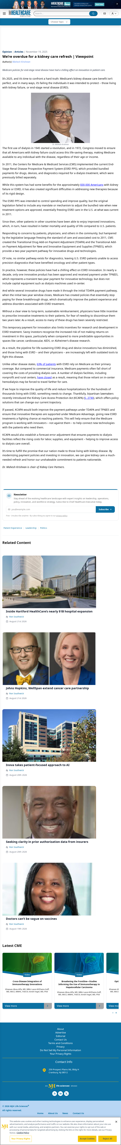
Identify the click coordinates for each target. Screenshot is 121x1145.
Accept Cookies (87, 1138)
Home (40, 1113)
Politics (43, 528)
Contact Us (60, 1039)
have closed (44, 377)
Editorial (60, 1036)
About (60, 1029)
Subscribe (104, 509)
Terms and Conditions (60, 1043)
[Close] (116, 1121)
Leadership (31, 528)
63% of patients (46, 364)
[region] (60, 1131)
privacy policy (61, 515)
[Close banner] (117, 4)
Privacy (60, 1046)
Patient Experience (13, 528)
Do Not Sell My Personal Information (60, 1050)
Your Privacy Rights (60, 1053)
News (65, 1113)
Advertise (60, 1032)
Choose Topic (57, 21)
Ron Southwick (16, 616)
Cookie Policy (23, 1132)
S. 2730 (89, 398)
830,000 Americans (91, 184)
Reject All (107, 1138)
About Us (53, 1113)
